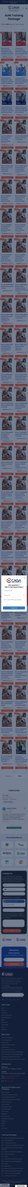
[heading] (14, 586)
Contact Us (14, 608)
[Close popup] (24, 577)
